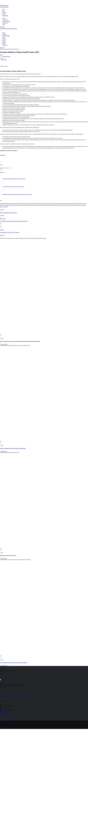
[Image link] (2, 680)
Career (30, 203)
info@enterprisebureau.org (5, 2)
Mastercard (17, 205)
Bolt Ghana (9, 203)
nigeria (28, 205)
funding (82, 203)
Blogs (1, 212)
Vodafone (66, 205)
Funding (7, 212)
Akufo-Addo (2, 203)
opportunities (14, 212)
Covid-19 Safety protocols (54, 203)
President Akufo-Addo (37, 205)
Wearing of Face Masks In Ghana (77, 205)
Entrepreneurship (70, 203)
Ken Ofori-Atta (12, 205)
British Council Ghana (15, 203)
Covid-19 (47, 203)
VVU (69, 205)
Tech (50, 205)
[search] (0, 823)
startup (46, 205)
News (10, 212)
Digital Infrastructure (63, 203)
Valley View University (60, 205)
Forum (79, 203)
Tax (48, 205)
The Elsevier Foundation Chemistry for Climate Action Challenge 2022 (13, 448)
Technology (54, 205)
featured (4, 212)
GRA (3, 205)
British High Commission (24, 203)
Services (9, 723)
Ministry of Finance (22, 205)
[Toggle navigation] (0, 30)
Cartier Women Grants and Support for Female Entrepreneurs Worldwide (13, 662)
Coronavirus (43, 203)
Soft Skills (43, 205)
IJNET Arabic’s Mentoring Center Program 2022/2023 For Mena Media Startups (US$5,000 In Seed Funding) (20, 341)
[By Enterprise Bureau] (1, 335)
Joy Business (6, 205)
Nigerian (30, 205)
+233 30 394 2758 (4, 0)
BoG (6, 203)
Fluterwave (76, 203)
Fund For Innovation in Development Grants (8, 555)
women (84, 205)
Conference (39, 203)
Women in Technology (4, 206)
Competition (34, 203)
